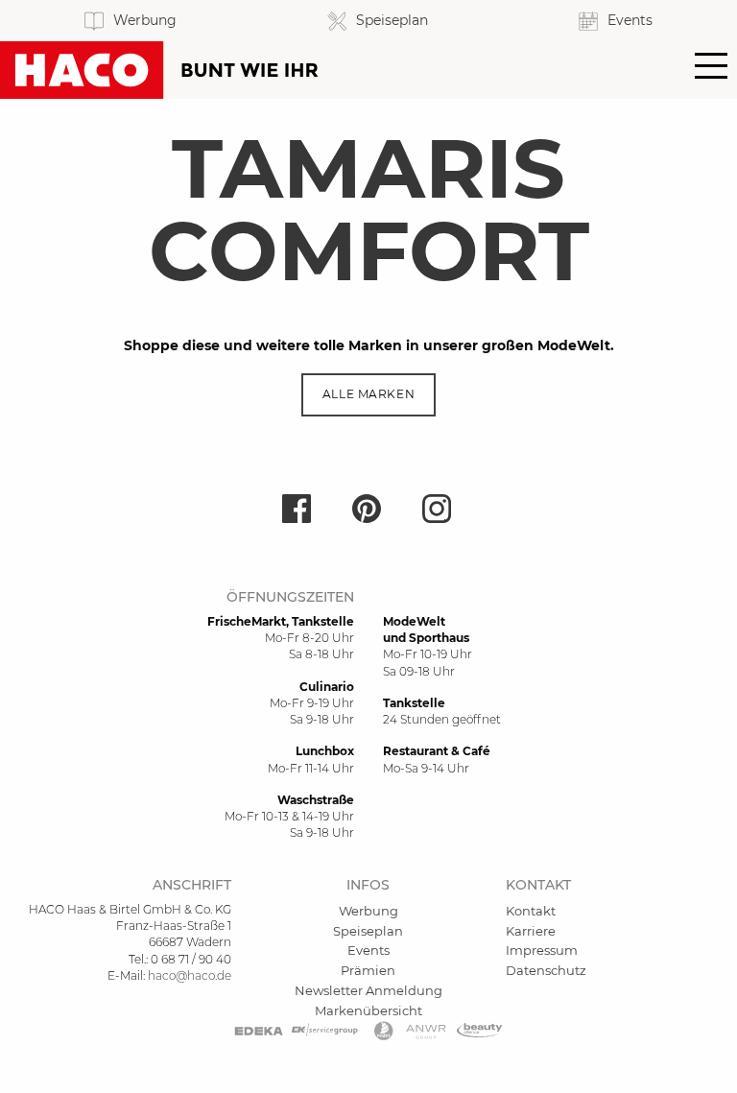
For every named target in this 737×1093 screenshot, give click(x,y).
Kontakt (531, 910)
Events (368, 950)
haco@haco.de (189, 975)
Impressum (542, 950)
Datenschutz (546, 970)
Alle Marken (368, 394)
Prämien (368, 970)
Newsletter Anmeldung (368, 990)
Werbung (368, 910)
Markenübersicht (368, 1010)
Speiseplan (368, 931)
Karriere (531, 931)
